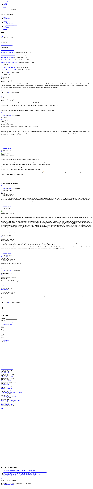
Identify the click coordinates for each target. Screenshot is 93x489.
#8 (7, 256)
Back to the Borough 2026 (7, 376)
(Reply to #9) (4, 289)
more (2, 408)
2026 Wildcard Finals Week (7, 369)
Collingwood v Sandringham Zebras (9, 69)
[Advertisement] (44, 353)
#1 (1, 76)
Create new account (8, 322)
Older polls (6, 340)
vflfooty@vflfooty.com (9, 484)
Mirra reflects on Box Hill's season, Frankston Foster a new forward (19, 476)
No (3, 336)
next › (4, 310)
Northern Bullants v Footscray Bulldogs (10, 62)
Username (3, 318)
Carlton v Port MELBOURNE (8, 55)
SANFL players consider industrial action (10, 400)
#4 (1, 151)
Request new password (8, 324)
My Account (6, 27)
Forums (5, 21)
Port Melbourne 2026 (5, 384)
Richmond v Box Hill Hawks (7, 50)
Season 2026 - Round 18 (6, 388)
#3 (1, 119)
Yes (3, 334)
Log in (5, 72)
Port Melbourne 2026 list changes (8, 396)
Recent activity (6, 18)
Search (5, 19)
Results (5, 341)
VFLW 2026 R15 (5, 373)
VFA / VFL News (5, 40)
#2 (1, 96)
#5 (1, 192)
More (2, 478)
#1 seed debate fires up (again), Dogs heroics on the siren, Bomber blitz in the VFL (22, 474)
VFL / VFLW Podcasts (11, 25)
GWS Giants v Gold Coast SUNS (8, 67)
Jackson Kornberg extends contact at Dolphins (11, 392)
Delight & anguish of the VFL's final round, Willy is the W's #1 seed (19, 470)
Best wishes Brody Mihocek (7, 404)
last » (4, 311)
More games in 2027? (6, 380)
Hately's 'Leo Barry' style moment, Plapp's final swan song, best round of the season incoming (25, 472)
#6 (1, 209)
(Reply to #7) (4, 256)
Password (3, 320)
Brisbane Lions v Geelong (7, 52)
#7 (1, 236)
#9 (1, 274)
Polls (4, 26)
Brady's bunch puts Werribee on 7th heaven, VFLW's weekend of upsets (20, 473)
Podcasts (5, 22)
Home (4, 17)
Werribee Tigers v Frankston (7, 60)
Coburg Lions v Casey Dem (7, 57)
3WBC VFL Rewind (11, 23)
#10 (8, 289)
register (9, 72)
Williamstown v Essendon (6, 45)
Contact (5, 29)
